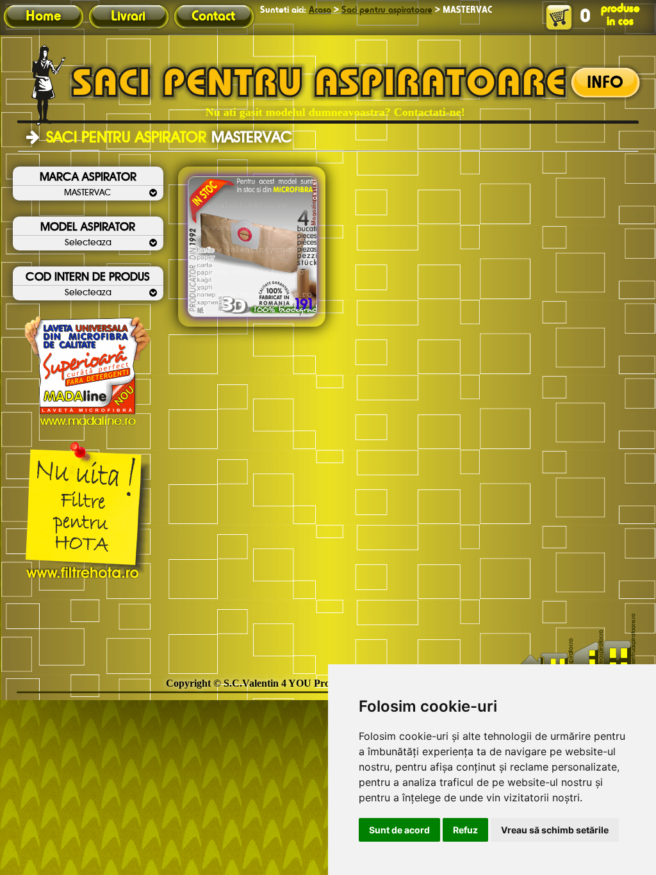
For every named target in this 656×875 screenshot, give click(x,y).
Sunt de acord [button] (399, 829)
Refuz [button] (465, 829)
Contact (213, 16)
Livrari (128, 16)
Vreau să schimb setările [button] (555, 829)
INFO (605, 83)
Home (43, 16)
